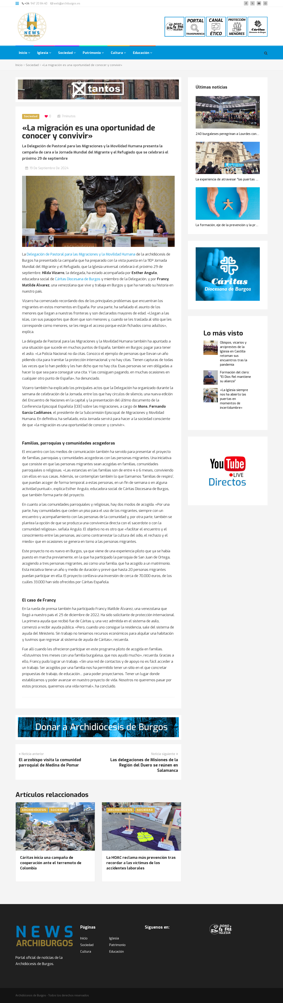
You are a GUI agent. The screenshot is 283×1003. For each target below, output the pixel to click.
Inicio (23, 53)
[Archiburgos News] (32, 26)
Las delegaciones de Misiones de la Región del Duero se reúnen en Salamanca (144, 765)
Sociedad (66, 53)
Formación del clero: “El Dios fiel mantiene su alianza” (235, 376)
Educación (141, 53)
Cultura (117, 53)
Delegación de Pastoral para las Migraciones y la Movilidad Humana (81, 254)
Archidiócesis (34, 810)
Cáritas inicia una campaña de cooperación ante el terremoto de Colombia (50, 863)
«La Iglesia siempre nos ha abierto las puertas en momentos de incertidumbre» (234, 399)
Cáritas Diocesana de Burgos (77, 279)
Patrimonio (92, 53)
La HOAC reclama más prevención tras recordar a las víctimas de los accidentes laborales (141, 863)
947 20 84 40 (39, 3)
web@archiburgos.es (66, 3)
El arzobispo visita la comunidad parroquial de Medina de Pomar (50, 762)
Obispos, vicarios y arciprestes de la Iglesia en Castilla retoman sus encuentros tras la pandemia (233, 354)
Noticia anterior (33, 754)
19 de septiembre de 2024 (49, 168)
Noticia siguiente (163, 754)
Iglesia (43, 53)
